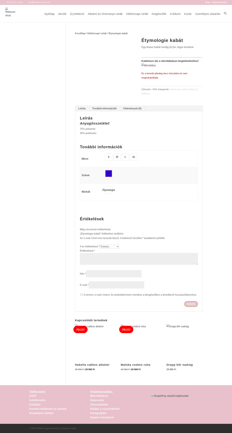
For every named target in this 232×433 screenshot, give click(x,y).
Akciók (62, 14)
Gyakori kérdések (102, 417)
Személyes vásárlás (207, 14)
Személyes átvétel (41, 413)
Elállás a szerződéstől (105, 409)
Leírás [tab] (82, 108)
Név (83, 273)
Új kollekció (77, 14)
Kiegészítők (159, 14)
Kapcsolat (97, 400)
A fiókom (175, 14)
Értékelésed (87, 250)
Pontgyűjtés (98, 413)
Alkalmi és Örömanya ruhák (105, 14)
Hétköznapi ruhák (137, 14)
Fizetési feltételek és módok (48, 409)
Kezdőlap (80, 33)
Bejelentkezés (219, 2)
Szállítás (35, 404)
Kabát (192, 89)
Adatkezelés (37, 400)
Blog (207, 2)
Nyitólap (49, 14)
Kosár (188, 14)
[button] (225, 17)
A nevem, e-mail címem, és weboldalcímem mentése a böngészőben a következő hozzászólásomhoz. (140, 294)
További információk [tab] (104, 108)
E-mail (84, 285)
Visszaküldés (99, 404)
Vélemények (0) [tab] (132, 108)
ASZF (33, 396)
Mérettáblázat (99, 396)
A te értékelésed (89, 246)
